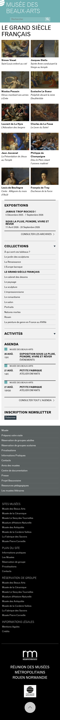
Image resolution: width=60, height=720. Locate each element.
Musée (4, 430)
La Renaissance (12, 262)
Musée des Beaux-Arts (23, 8)
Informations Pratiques (13, 455)
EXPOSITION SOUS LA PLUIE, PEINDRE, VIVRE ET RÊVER (37, 355)
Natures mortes (12, 312)
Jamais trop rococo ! (21, 212)
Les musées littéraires (12, 491)
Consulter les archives (36, 234)
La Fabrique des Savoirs (14, 537)
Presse (5, 475)
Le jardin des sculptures (16, 257)
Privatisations (8, 450)
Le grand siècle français (22, 272)
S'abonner (10, 417)
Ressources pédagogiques (15, 485)
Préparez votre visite (12, 435)
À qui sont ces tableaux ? (17, 252)
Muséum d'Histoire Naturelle (16, 523)
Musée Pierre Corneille (13, 541)
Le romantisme (12, 297)
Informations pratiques (14, 553)
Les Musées (8, 557)
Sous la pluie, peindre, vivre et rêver (27, 222)
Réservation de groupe (13, 562)
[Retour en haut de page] (30, 707)
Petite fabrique (31, 370)
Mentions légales (11, 627)
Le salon (8, 302)
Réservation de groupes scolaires (18, 445)
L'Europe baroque (13, 267)
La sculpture (10, 287)
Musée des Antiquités (13, 527)
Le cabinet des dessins (16, 277)
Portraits (9, 307)
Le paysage (10, 282)
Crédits (5, 631)
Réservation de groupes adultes (17, 440)
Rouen (7, 317)
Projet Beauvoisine (11, 481)
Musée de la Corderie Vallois (16, 532)
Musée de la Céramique (14, 513)
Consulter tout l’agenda (35, 400)
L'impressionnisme (14, 292)
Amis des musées (10, 465)
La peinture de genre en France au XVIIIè (25, 322)
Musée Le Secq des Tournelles (17, 518)
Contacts (6, 460)
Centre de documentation (14, 470)
